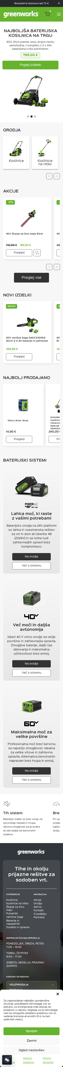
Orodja (38, 903)
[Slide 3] (35, 116)
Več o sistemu (31, 566)
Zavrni (31, 1041)
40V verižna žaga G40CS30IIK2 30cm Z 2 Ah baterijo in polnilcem (27, 339)
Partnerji (39, 917)
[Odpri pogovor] (7, 1060)
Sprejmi (31, 1031)
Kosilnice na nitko (17, 903)
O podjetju (40, 914)
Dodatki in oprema (17, 927)
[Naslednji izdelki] (57, 267)
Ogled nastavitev (31, 1050)
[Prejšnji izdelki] (49, 267)
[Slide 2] (31, 116)
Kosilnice (12, 900)
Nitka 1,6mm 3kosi (18, 421)
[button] (57, 994)
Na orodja (31, 556)
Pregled (19, 253)
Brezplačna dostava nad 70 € (31, 3)
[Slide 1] (28, 116)
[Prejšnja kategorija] (49, 176)
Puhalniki (12, 913)
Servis (38, 907)
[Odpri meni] (59, 14)
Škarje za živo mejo (15, 908)
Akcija (37, 900)
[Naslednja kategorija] (57, 176)
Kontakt (39, 910)
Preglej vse (31, 277)
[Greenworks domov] (21, 14)
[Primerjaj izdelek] (37, 252)
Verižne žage (14, 917)
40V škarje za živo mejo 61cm (24, 234)
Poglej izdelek (30, 65)
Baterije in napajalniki (13, 922)
